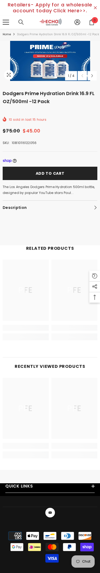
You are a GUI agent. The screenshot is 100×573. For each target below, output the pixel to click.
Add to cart (50, 173)
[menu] (6, 22)
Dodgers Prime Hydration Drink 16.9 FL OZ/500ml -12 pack (48, 97)
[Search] (21, 22)
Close (95, 8)
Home (7, 34)
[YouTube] (50, 512)
